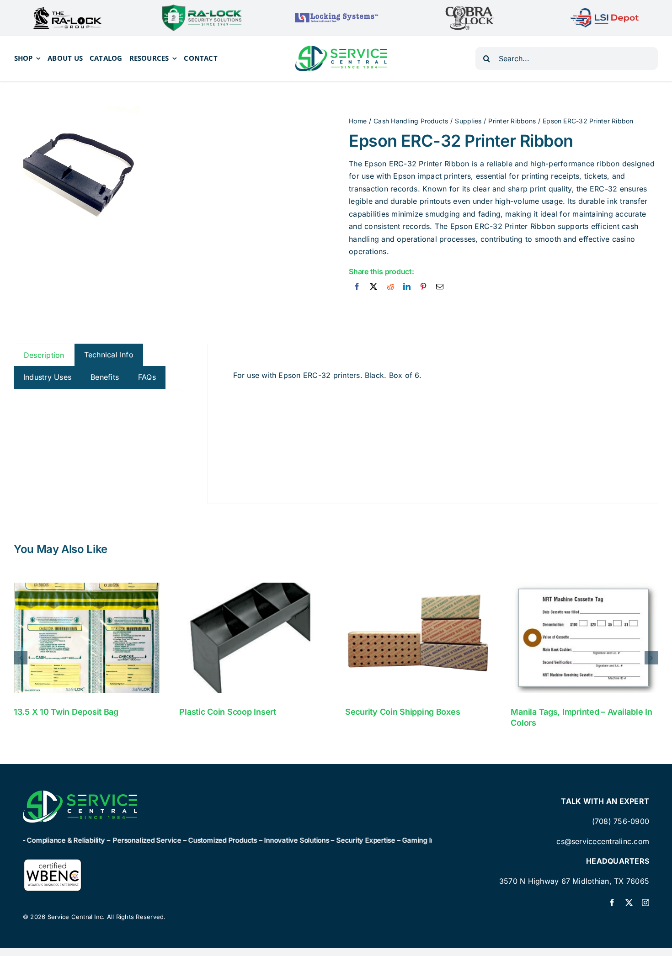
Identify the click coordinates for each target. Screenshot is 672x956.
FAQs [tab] (147, 377)
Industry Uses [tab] (47, 377)
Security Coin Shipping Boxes (402, 712)
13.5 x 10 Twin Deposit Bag (66, 712)
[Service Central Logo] (341, 49)
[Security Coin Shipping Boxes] (419, 638)
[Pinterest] (423, 287)
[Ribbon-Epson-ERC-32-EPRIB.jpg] (76, 169)
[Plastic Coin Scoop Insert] (253, 638)
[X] (373, 287)
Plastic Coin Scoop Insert (227, 712)
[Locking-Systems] (336, 12)
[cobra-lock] (470, 8)
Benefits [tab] (105, 377)
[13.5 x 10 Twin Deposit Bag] (87, 638)
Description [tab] (44, 355)
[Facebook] (357, 287)
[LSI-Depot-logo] (604, 11)
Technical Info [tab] (108, 354)
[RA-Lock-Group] (67, 10)
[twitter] (629, 902)
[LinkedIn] (407, 287)
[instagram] (645, 902)
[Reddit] (390, 287)
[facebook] (612, 902)
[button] (20, 657)
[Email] (440, 287)
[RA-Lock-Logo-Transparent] (202, 8)
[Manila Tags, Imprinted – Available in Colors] (584, 638)
